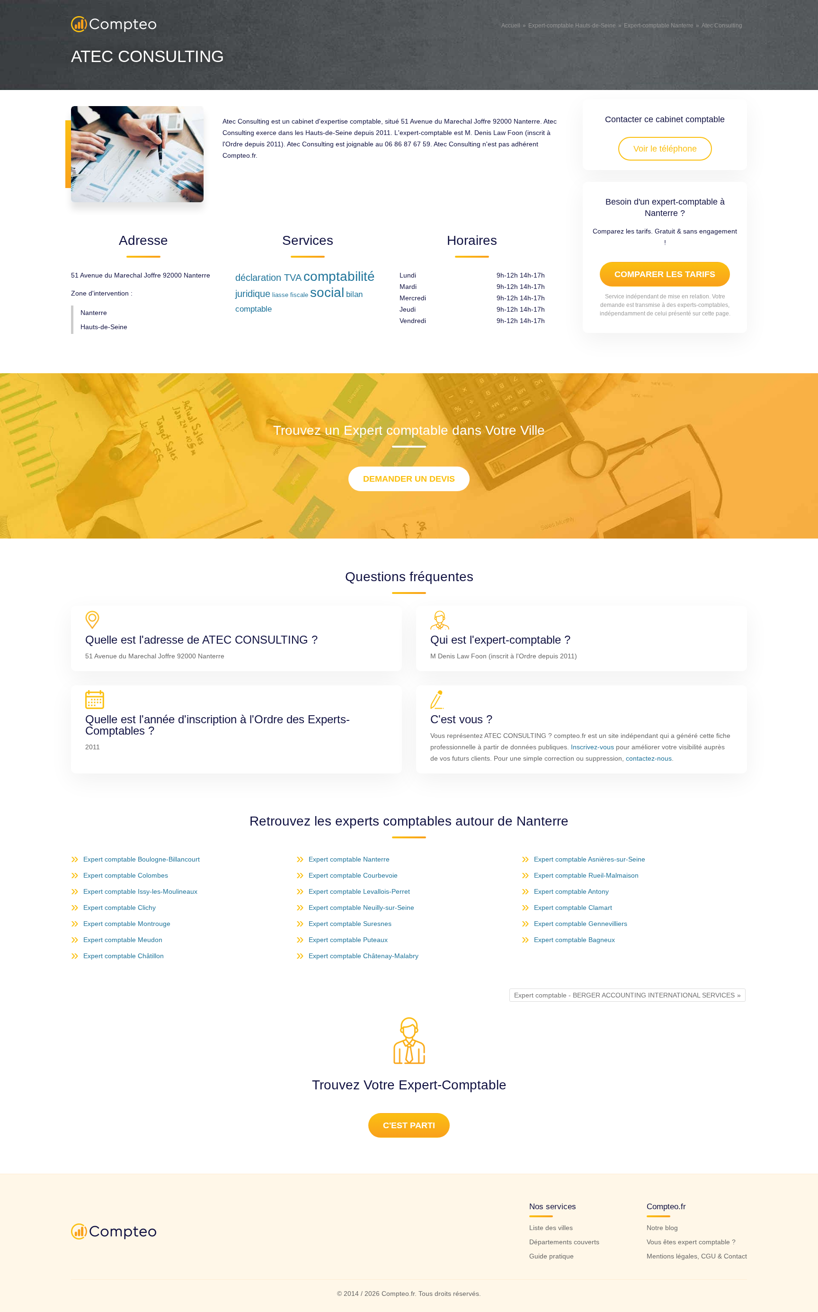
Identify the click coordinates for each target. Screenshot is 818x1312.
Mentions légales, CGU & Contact (697, 1256)
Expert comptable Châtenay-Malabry (363, 956)
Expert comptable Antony (571, 891)
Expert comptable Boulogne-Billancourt (141, 859)
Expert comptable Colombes (125, 875)
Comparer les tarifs (664, 274)
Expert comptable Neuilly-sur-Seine (361, 907)
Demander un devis (409, 479)
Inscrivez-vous (592, 747)
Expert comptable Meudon (122, 940)
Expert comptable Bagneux (574, 940)
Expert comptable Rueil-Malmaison (586, 875)
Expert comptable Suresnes (350, 923)
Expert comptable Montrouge (126, 923)
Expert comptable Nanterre (349, 859)
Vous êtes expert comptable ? (691, 1242)
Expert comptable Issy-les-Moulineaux (140, 891)
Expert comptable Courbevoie (353, 875)
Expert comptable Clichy (119, 907)
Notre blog (662, 1227)
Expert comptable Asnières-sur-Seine (589, 859)
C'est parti (409, 1125)
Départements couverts (564, 1242)
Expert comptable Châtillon (123, 956)
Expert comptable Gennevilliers (580, 923)
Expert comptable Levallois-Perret (359, 891)
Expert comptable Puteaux (348, 940)
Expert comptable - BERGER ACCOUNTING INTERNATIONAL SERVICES (624, 995)
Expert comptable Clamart (573, 907)
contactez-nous (649, 758)
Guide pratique (551, 1256)
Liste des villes (551, 1227)
